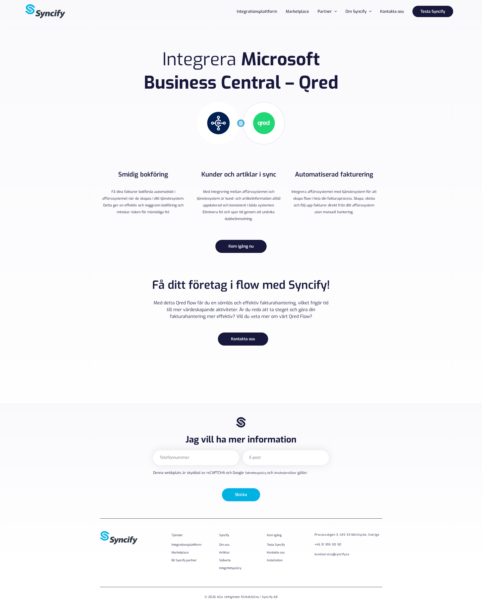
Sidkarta (225, 560)
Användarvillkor (285, 473)
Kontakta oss (392, 11)
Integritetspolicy (230, 568)
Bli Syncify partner (184, 560)
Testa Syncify (432, 11)
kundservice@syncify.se (332, 554)
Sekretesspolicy (255, 473)
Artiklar (224, 552)
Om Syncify (356, 11)
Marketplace (297, 11)
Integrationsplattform (257, 11)
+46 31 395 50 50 (328, 544)
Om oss (224, 545)
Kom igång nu (241, 246)
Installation (275, 560)
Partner (325, 11)
